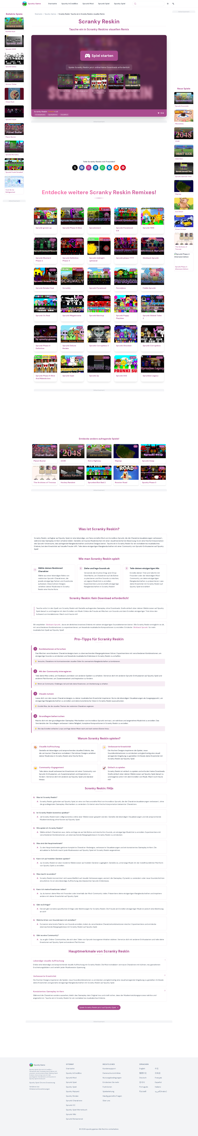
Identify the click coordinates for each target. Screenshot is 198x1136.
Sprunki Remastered (74, 1119)
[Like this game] (159, 113)
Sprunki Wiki (71, 1114)
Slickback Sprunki (53, 624)
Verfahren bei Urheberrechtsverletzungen (39, 1088)
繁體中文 (143, 1073)
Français (158, 1077)
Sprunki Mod (88, 3)
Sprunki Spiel (103, 3)
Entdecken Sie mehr (111, 1082)
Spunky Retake (72, 1096)
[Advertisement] (14, 236)
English (142, 1068)
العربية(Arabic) (161, 1091)
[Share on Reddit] (116, 167)
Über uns (106, 1100)
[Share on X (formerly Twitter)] (75, 167)
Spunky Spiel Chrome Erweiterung (42, 1083)
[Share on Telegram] (109, 167)
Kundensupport (109, 1068)
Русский (142, 1091)
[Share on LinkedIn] (95, 167)
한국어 (142, 1082)
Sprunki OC (70, 1105)
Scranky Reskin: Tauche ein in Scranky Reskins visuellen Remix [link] (82, 14)
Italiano (158, 1087)
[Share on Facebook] (82, 167)
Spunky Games (50, 14)
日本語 (157, 1073)
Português (143, 1087)
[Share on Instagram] (88, 167)
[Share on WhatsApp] (102, 167)
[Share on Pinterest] (123, 167)
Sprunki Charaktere (74, 1100)
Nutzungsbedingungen (112, 1077)
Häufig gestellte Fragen (112, 1096)
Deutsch (142, 1077)
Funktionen (107, 1087)
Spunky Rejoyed (72, 1091)
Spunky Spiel (119, 3)
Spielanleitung (108, 1091)
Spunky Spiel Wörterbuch (76, 1110)
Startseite (52, 3)
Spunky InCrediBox (69, 3)
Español (158, 1082)
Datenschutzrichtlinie (112, 1073)
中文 (157, 1068)
